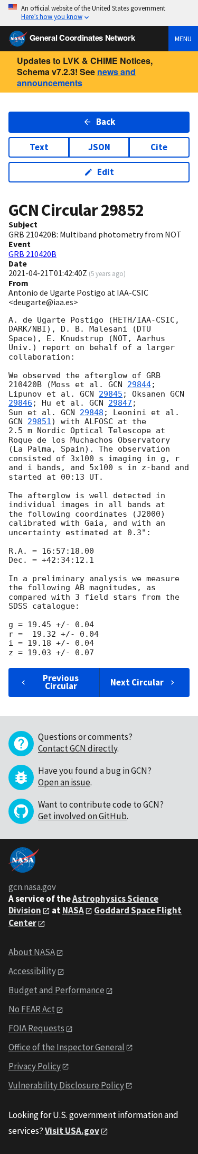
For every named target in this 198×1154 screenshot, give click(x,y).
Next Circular (137, 682)
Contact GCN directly (77, 748)
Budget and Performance (56, 990)
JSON (99, 147)
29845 (110, 394)
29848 (91, 412)
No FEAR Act (31, 1009)
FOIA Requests (36, 1028)
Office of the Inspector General (66, 1047)
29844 (139, 384)
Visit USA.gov (72, 1131)
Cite (158, 147)
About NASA (31, 952)
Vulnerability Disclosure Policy (66, 1085)
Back (105, 121)
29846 (20, 403)
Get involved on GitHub (82, 816)
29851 (39, 421)
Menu (183, 38)
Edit (105, 172)
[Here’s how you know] (99, 13)
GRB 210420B (32, 254)
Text (39, 147)
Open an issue (64, 782)
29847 (120, 403)
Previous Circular (61, 682)
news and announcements (76, 77)
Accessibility (32, 971)
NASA (73, 910)
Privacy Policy (34, 1066)
